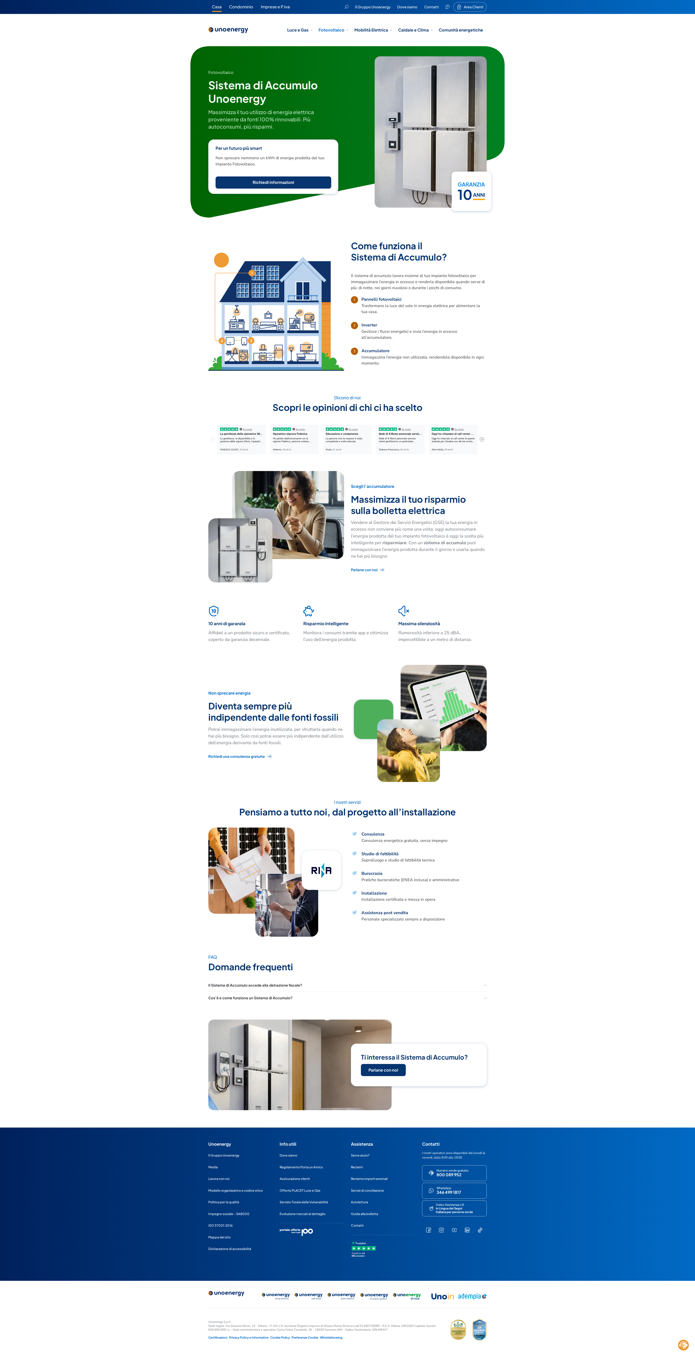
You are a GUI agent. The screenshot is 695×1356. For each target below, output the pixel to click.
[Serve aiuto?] (447, 7)
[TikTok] (480, 1230)
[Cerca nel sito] (346, 7)
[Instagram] (441, 1230)
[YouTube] (454, 1230)
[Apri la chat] (683, 1345)
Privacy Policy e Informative (248, 1337)
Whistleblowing (331, 1337)
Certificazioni (217, 1337)
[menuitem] (216, 7)
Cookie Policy (280, 1337)
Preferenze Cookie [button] (305, 1337)
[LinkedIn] (467, 1230)
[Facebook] (428, 1230)
